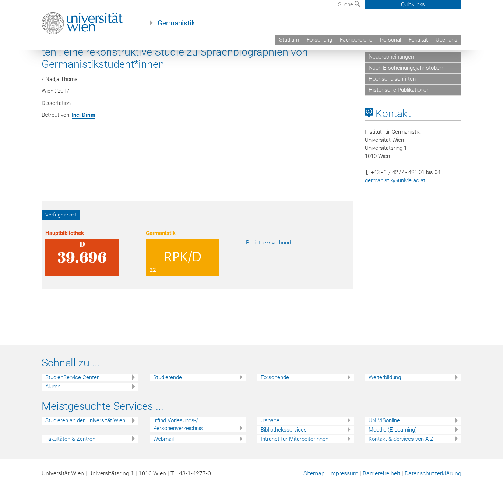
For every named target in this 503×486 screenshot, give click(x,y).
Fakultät (418, 39)
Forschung (319, 39)
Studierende (167, 377)
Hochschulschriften (392, 78)
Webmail (163, 439)
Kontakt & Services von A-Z (401, 439)
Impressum (343, 473)
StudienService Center (72, 377)
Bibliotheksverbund (268, 242)
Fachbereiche (356, 39)
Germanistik (176, 23)
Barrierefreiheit (381, 473)
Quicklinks (413, 4)
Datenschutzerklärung (433, 473)
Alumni (53, 386)
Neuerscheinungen (391, 56)
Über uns (446, 39)
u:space (270, 420)
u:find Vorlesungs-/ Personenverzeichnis (178, 424)
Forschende (275, 377)
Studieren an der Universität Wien (85, 420)
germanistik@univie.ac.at (395, 180)
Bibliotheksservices (284, 429)
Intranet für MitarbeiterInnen (294, 439)
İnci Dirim (83, 115)
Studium (289, 39)
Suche (346, 4)
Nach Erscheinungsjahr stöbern (406, 67)
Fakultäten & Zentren (70, 439)
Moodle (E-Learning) (393, 429)
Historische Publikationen (399, 90)
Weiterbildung (385, 377)
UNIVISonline (384, 420)
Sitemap (314, 473)
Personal (390, 39)
